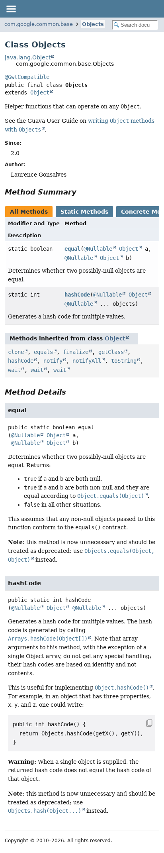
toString (124, 361)
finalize (75, 352)
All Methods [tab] (29, 211)
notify (52, 361)
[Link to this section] (82, 192)
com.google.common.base (38, 24)
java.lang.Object (28, 57)
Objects (93, 24)
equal (72, 249)
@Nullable (98, 249)
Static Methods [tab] (84, 211)
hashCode (77, 294)
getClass (111, 352)
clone (16, 352)
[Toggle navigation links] (11, 8)
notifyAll (86, 361)
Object (39, 92)
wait (14, 370)
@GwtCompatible (27, 77)
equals (43, 352)
